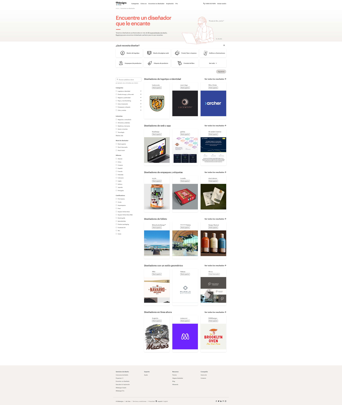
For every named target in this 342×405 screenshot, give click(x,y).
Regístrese (119, 35)
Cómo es (144, 3)
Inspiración (170, 3)
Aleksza (182, 271)
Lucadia (183, 178)
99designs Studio (121, 387)
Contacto (203, 378)
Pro (176, 3)
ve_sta (154, 178)
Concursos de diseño (122, 375)
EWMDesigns (212, 318)
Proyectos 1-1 (119, 378)
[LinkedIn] (221, 401)
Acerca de (204, 375)
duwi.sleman (212, 178)
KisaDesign (155, 132)
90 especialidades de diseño (157, 33)
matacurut (183, 318)
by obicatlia (219, 39)
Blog (173, 381)
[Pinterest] (223, 401)
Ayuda (146, 375)
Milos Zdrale (212, 85)
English (165, 401)
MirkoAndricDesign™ (159, 225)
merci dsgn (184, 85)
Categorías (135, 3)
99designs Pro (120, 391)
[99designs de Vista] (121, 3)
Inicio (117, 8)
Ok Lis (210, 271)
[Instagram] (225, 401)
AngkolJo (155, 318)
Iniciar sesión (221, 3)
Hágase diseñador (177, 378)
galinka (182, 132)
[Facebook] (216, 401)
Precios (174, 375)
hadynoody (156, 85)
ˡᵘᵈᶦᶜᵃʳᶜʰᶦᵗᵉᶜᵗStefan (185, 225)
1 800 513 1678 (210, 3)
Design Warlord (213, 225)
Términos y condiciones (139, 401)
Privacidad (151, 401)
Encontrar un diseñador (156, 3)
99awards (175, 384)
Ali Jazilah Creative (214, 132)
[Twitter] (218, 401)
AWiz (153, 271)
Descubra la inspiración (123, 384)
